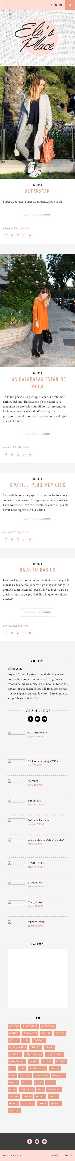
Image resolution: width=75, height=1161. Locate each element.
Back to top (60, 1155)
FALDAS (33, 1061)
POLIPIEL (25, 1075)
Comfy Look (35, 902)
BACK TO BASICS (38, 569)
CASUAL (13, 1040)
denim (49, 1047)
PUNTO (26, 1082)
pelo (12, 1075)
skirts (27, 1096)
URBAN (13, 1103)
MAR (22, 1068)
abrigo (13, 1026)
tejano (40, 1096)
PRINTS (13, 1082)
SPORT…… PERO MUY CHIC (38, 484)
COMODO (39, 1040)
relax (50, 1082)
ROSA (12, 1089)
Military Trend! (36, 922)
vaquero (28, 1103)
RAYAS (38, 1082)
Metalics (33, 781)
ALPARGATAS (30, 1026)
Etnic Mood (34, 800)
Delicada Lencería (39, 820)
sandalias (26, 1089)
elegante (15, 1054)
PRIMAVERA (41, 1075)
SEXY (40, 1089)
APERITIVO (48, 1026)
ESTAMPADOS (17, 1061)
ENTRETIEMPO (54, 1054)
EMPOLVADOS (34, 1054)
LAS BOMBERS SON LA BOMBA (46, 839)
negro (54, 1068)
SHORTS (14, 1096)
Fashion (37, 185)
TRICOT (53, 1096)
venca (42, 1103)
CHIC (26, 1040)
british (60, 1033)
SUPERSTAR (37, 191)
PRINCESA (58, 1075)
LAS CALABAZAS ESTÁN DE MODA (37, 382)
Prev (7, 122)
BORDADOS (30, 1033)
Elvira (25, 228)
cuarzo (36, 1047)
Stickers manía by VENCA (43, 761)
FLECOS (47, 1061)
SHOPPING (54, 1089)
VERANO (55, 1103)
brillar (46, 1033)
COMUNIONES (17, 1047)
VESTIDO (14, 1110)
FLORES (60, 1061)
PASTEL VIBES (36, 863)
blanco (14, 1033)
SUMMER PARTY (37, 732)
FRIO (12, 1068)
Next (68, 122)
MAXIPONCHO (37, 1068)
